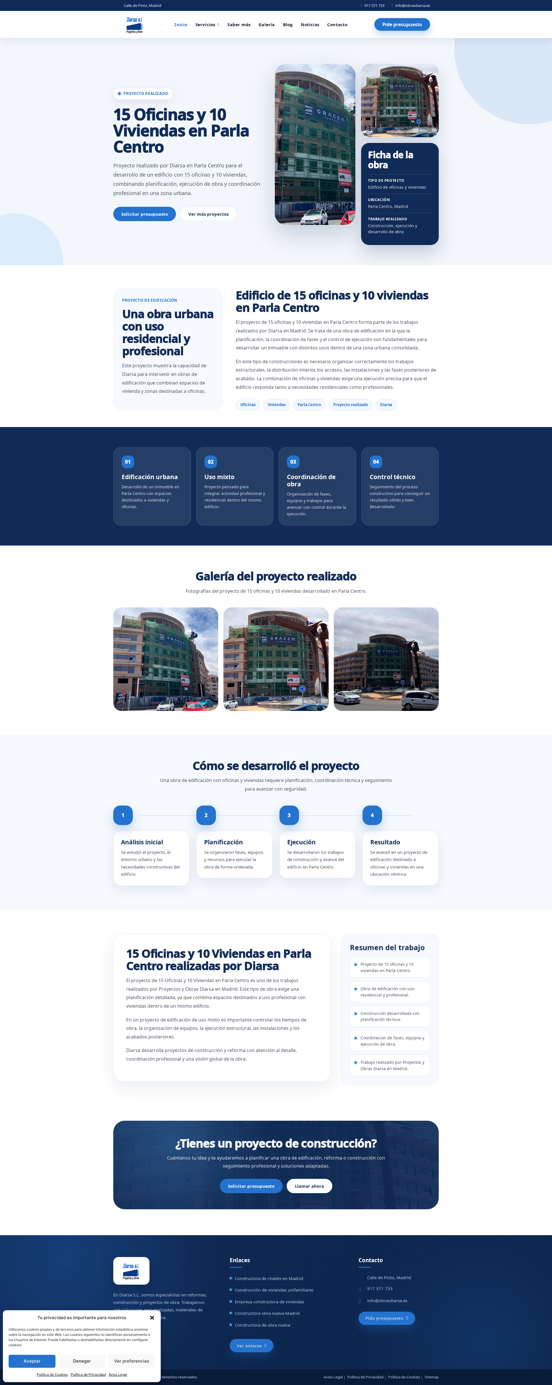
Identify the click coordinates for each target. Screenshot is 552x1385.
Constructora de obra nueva (262, 1325)
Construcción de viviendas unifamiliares (274, 1290)
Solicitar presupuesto (144, 214)
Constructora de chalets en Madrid (269, 1278)
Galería (266, 24)
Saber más (238, 24)
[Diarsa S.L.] (135, 24)
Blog (288, 24)
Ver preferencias (131, 1361)
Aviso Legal (118, 1374)
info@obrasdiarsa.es (412, 5)
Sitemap (432, 1377)
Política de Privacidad (88, 1374)
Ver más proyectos (208, 214)
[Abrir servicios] (218, 24)
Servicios (205, 24)
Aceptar (32, 1361)
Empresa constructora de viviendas (269, 1301)
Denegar (82, 1361)
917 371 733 (374, 5)
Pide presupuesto (402, 24)
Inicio (181, 24)
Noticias (310, 24)
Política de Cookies (52, 1374)
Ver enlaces (249, 1345)
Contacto (337, 24)
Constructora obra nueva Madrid (267, 1313)
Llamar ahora (309, 1186)
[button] (152, 1318)
